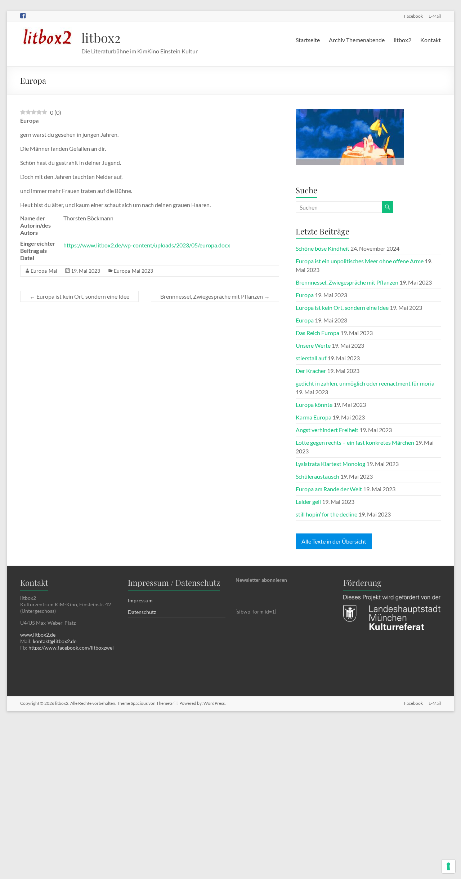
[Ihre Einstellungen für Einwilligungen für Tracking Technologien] (448, 866)
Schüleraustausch (317, 476)
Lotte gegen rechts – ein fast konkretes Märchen (355, 442)
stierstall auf (311, 358)
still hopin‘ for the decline (326, 514)
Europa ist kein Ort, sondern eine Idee (79, 296)
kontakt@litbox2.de (54, 641)
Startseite (308, 39)
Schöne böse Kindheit (322, 248)
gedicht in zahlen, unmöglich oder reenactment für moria (365, 383)
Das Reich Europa (317, 332)
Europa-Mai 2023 (133, 271)
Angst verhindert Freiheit (327, 429)
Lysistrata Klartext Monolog (330, 463)
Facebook (413, 15)
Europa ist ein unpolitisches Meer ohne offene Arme (360, 261)
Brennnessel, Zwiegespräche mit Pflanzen (215, 296)
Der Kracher (311, 370)
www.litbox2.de (37, 635)
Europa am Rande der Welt (329, 488)
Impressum (140, 600)
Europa (305, 294)
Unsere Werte (313, 345)
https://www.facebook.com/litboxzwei (71, 648)
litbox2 (101, 37)
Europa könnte (314, 404)
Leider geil (308, 501)
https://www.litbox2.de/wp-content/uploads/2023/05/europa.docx (146, 245)
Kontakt (430, 39)
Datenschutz (142, 612)
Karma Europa (313, 417)
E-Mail (435, 15)
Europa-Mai (44, 271)
